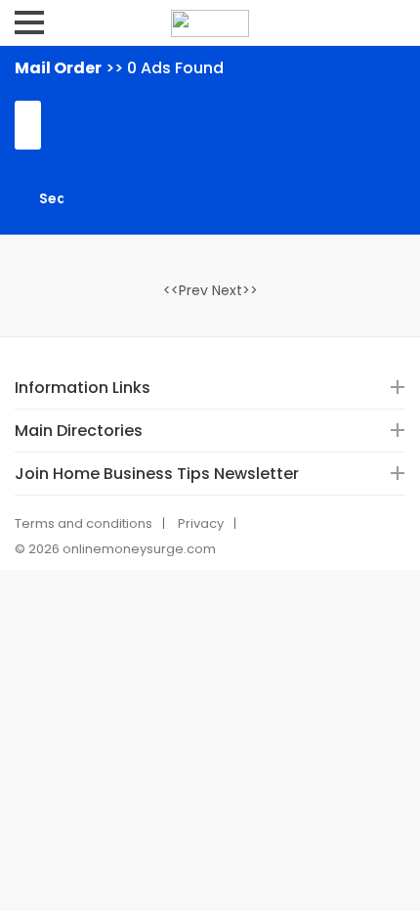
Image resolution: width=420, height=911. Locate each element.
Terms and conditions (83, 523)
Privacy (201, 523)
